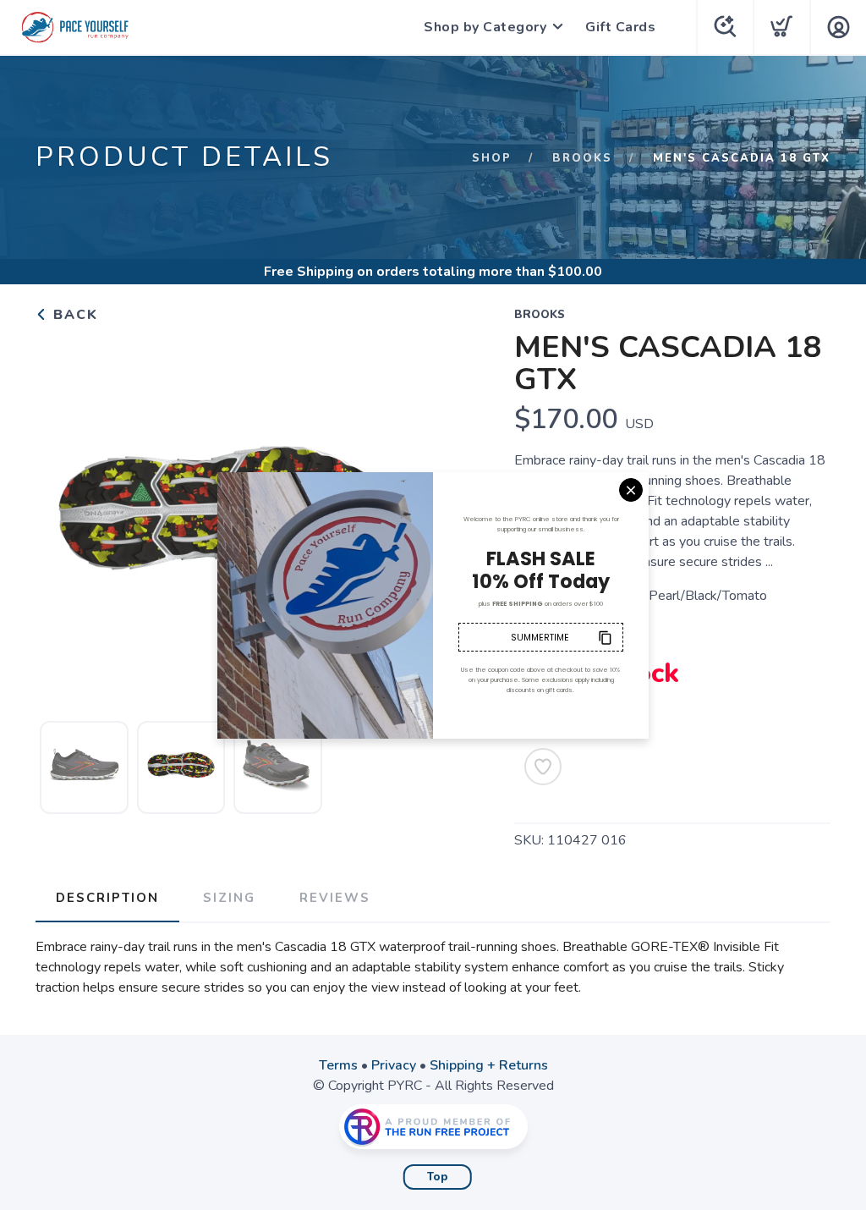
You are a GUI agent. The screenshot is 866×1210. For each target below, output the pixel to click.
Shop (492, 158)
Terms (338, 1065)
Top (437, 1177)
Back (73, 314)
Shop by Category (485, 27)
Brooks (582, 158)
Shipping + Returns (489, 1065)
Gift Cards (620, 27)
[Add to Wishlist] (543, 766)
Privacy (393, 1065)
